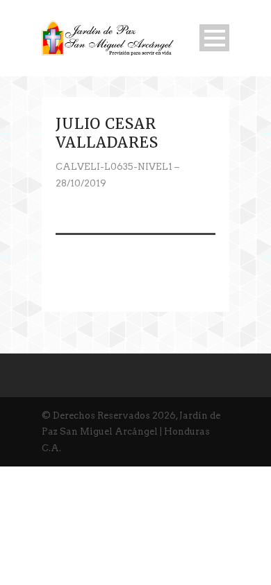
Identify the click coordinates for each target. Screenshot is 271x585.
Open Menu (214, 37)
